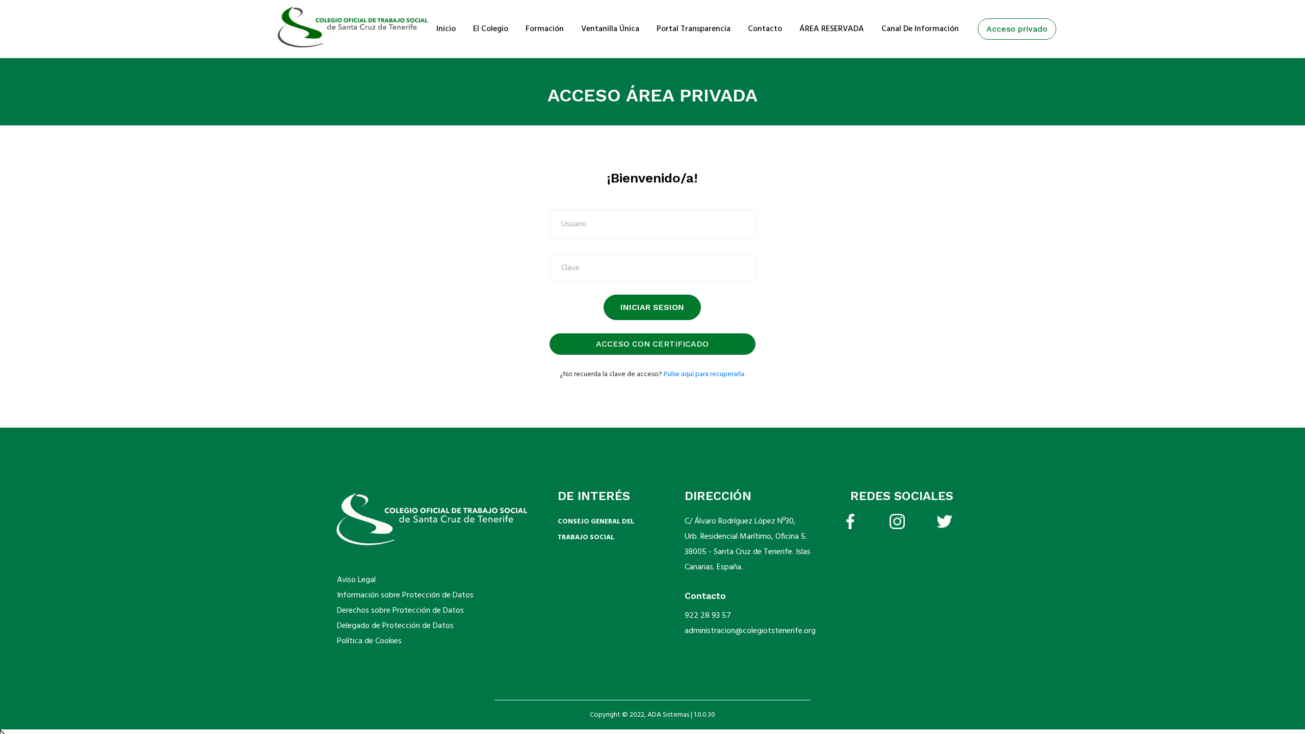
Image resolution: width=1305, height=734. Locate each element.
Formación (545, 29)
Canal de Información (920, 29)
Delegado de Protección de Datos (395, 626)
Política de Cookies (369, 641)
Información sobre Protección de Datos (405, 595)
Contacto (765, 29)
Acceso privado (1017, 29)
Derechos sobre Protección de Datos (400, 610)
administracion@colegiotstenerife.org (750, 631)
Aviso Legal (356, 580)
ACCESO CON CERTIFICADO (652, 344)
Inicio (446, 29)
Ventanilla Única (610, 29)
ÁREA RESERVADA (831, 29)
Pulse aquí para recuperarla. (704, 374)
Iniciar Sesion (652, 307)
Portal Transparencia (693, 29)
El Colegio (490, 29)
